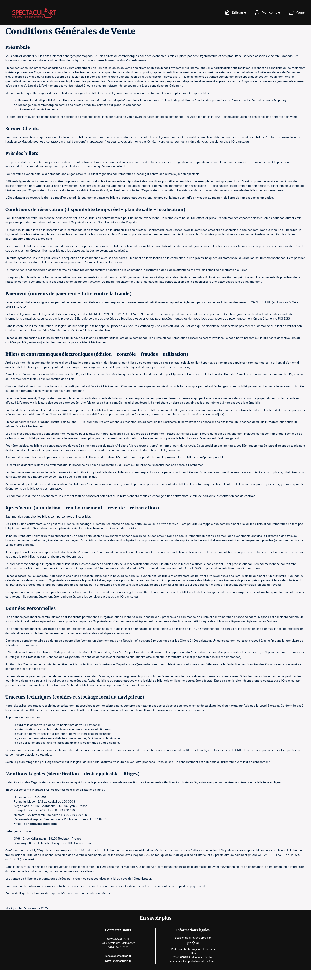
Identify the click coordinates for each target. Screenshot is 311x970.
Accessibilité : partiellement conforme (193, 961)
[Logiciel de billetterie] (192, 943)
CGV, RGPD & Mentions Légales (193, 957)
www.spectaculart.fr (118, 961)
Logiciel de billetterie (187, 937)
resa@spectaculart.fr (118, 956)
